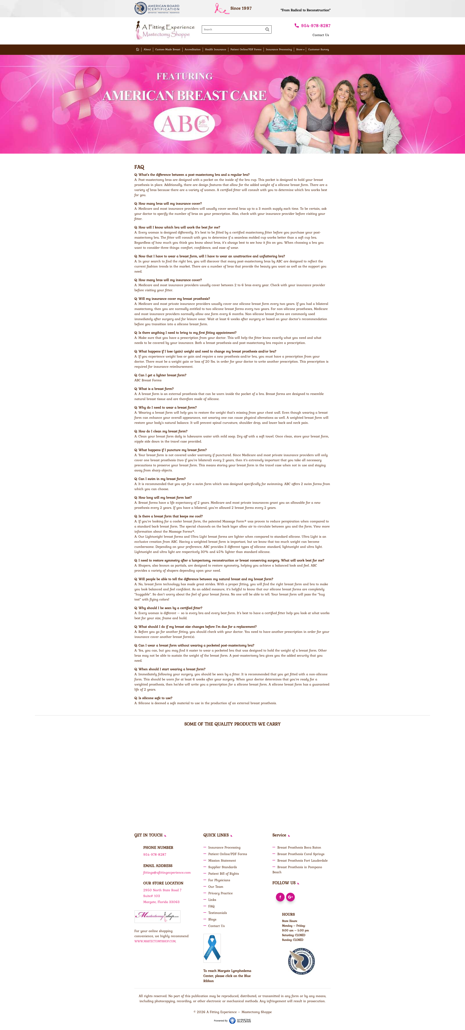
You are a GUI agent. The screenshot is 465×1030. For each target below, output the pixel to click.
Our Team (215, 886)
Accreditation (193, 49)
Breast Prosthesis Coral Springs (300, 853)
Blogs (212, 919)
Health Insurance (215, 49)
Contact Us (321, 34)
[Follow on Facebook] (280, 897)
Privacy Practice (220, 893)
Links (212, 899)
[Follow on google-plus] (290, 897)
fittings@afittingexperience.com (167, 872)
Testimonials (217, 912)
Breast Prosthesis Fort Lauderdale (302, 860)
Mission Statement (222, 860)
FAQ (211, 906)
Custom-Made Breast (167, 49)
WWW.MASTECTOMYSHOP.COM (154, 941)
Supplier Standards (222, 866)
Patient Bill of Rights (223, 873)
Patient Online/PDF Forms (246, 49)
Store (299, 49)
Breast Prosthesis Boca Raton (299, 847)
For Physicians (219, 880)
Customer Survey (318, 49)
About (147, 49)
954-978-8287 (316, 25)
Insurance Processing (279, 49)
